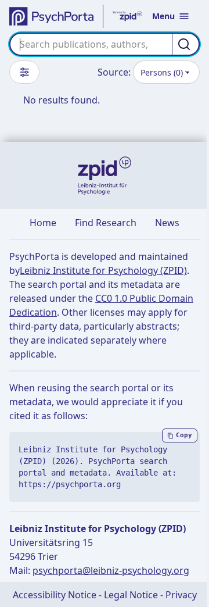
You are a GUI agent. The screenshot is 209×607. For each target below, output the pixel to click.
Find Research (105, 222)
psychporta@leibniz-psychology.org (111, 570)
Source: (114, 72)
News (167, 222)
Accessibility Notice (54, 594)
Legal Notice (131, 594)
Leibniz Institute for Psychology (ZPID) (103, 270)
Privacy (181, 594)
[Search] (186, 44)
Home (43, 222)
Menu (163, 16)
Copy (184, 435)
